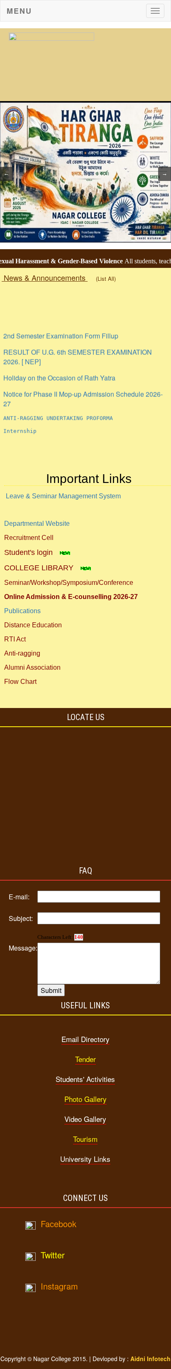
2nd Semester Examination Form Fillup (60, 331)
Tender (85, 1059)
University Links (85, 1159)
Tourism (85, 1139)
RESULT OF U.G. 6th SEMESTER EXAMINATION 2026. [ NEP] (77, 351)
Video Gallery (85, 1119)
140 (78, 937)
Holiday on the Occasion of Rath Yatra (59, 373)
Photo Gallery (85, 1099)
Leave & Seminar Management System (63, 496)
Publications (22, 610)
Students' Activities (85, 1079)
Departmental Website (37, 523)
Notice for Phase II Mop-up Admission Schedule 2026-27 (83, 394)
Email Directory (85, 1039)
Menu (19, 10)
